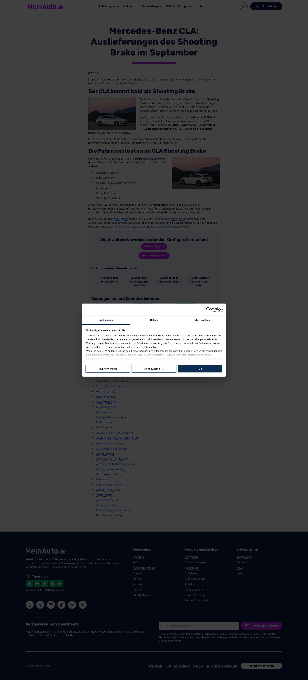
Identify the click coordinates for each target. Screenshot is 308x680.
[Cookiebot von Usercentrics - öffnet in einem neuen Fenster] (209, 309)
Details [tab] (154, 319)
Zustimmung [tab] (106, 319)
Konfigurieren (152, 368)
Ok (200, 368)
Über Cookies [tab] (202, 319)
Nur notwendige (108, 368)
